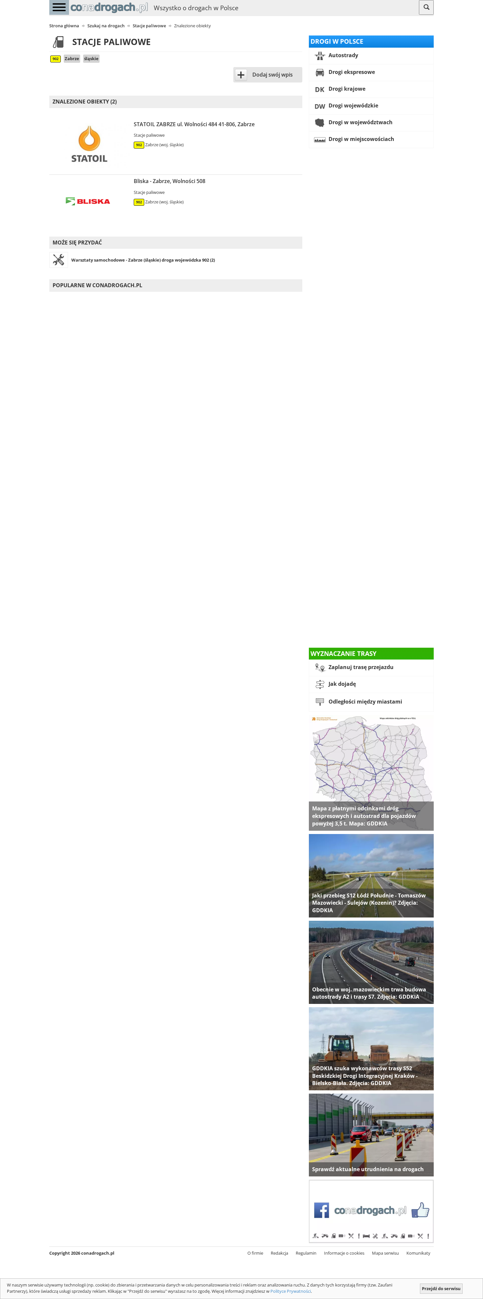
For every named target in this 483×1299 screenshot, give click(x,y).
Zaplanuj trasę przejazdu (360, 667)
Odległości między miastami (364, 702)
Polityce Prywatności (290, 1291)
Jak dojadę (341, 684)
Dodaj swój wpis (272, 74)
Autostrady (342, 55)
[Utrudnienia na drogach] (371, 1135)
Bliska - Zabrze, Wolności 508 (169, 181)
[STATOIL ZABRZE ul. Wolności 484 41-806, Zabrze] (89, 145)
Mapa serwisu (385, 1253)
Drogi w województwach (360, 122)
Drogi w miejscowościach (360, 139)
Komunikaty (418, 1253)
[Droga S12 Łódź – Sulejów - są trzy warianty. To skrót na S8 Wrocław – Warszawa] (371, 875)
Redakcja (279, 1253)
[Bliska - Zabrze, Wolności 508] (89, 202)
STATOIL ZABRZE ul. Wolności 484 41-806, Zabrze (194, 124)
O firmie (255, 1253)
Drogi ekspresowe (351, 72)
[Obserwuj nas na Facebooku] (371, 1211)
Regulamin (306, 1253)
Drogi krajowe (346, 88)
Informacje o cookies (344, 1253)
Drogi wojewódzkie (352, 105)
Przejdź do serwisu (441, 1288)
